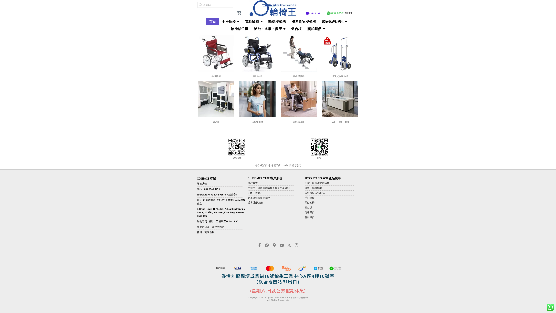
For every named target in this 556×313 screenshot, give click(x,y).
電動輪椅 (252, 21)
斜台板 (296, 29)
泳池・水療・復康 (268, 29)
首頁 (212, 21)
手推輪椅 (229, 21)
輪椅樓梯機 (277, 21)
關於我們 (314, 29)
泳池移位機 (239, 29)
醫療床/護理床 (332, 21)
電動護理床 (298, 122)
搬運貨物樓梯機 (304, 21)
